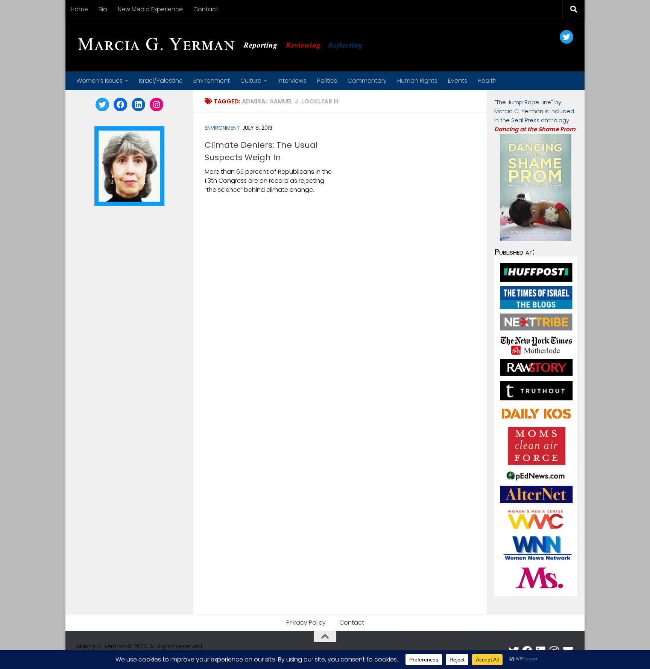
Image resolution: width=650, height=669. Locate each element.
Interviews (292, 80)
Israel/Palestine (161, 80)
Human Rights (417, 80)
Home (79, 9)
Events (457, 80)
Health (487, 80)
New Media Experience (150, 9)
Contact (205, 9)
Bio (103, 9)
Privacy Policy (306, 622)
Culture (250, 80)
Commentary (367, 80)
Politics (327, 80)
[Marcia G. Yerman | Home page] (223, 45)
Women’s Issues (99, 80)
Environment (211, 80)
